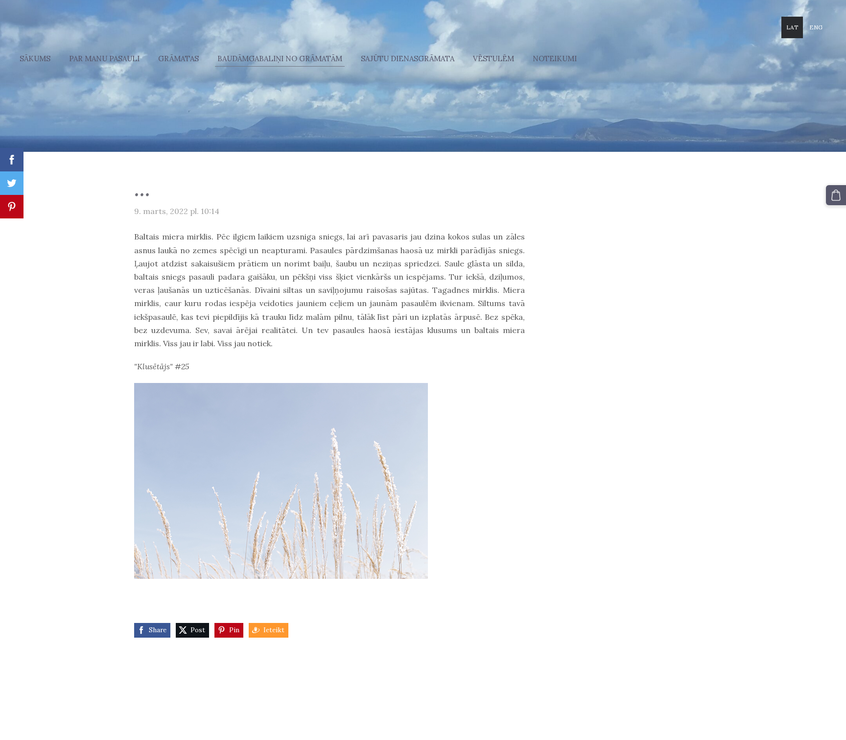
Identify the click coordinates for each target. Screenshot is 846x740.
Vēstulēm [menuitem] (493, 58)
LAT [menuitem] (792, 27)
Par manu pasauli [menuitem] (104, 58)
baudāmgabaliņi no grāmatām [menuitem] (279, 58)
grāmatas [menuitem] (178, 58)
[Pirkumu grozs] (836, 195)
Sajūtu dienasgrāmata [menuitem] (407, 58)
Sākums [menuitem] (35, 58)
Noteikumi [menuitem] (555, 58)
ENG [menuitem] (815, 27)
